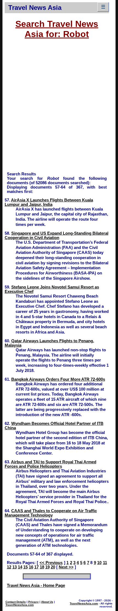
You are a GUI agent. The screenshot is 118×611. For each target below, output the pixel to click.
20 (53, 567)
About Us (47, 601)
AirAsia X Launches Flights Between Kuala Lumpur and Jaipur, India (49, 202)
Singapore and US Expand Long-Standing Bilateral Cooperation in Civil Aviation (56, 235)
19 (47, 567)
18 (42, 567)
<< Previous (51, 562)
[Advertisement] (59, 108)
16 (31, 567)
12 (9, 567)
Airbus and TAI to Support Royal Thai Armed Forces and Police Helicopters (50, 464)
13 (14, 567)
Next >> (66, 567)
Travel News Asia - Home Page (36, 585)
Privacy (33, 601)
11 (105, 562)
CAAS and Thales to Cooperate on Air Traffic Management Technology (51, 513)
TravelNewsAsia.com (19, 604)
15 (25, 567)
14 (20, 567)
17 (36, 567)
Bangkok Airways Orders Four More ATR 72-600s (58, 379)
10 (99, 562)
